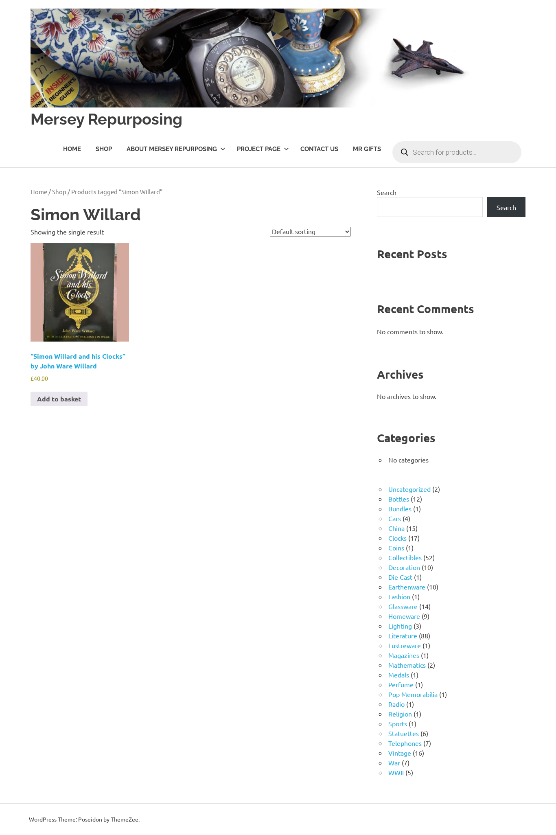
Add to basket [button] (59, 398)
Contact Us (319, 149)
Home (72, 149)
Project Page (258, 149)
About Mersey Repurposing (172, 149)
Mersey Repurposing (106, 119)
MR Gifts (367, 149)
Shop (104, 149)
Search (386, 192)
